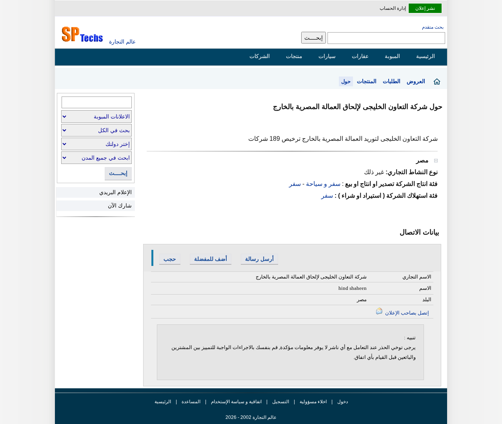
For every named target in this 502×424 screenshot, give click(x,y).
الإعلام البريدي (115, 192)
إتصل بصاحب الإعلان (406, 313)
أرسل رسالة (259, 259)
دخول (342, 401)
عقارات (360, 56)
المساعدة (191, 401)
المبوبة (392, 56)
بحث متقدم (433, 27)
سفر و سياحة (322, 183)
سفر (295, 183)
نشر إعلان (425, 8)
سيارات (327, 56)
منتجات (294, 56)
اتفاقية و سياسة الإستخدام (236, 401)
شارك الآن (120, 205)
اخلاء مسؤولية (313, 401)
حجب (170, 259)
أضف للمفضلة (210, 259)
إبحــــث (118, 173)
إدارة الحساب (393, 8)
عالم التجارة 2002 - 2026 (251, 417)
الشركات (259, 56)
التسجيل (280, 401)
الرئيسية (425, 56)
